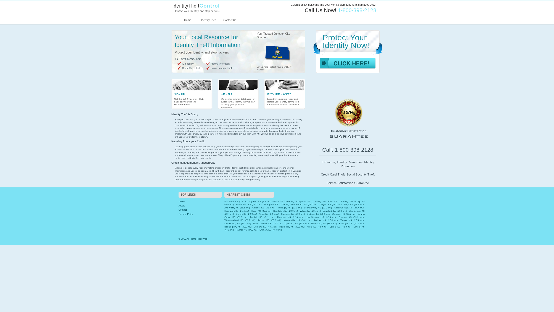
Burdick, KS (256, 217)
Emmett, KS (265, 230)
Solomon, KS (287, 214)
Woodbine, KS (243, 204)
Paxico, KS (263, 220)
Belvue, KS (320, 220)
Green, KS (241, 214)
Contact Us (229, 20)
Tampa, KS (346, 220)
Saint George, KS (343, 207)
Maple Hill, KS (286, 227)
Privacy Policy (186, 214)
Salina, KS (335, 227)
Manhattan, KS (299, 204)
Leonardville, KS (312, 207)
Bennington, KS (232, 227)
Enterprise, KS (271, 204)
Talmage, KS (284, 207)
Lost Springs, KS (315, 217)
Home (187, 20)
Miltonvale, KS (318, 223)
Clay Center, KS (357, 211)
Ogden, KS (255, 201)
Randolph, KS (280, 211)
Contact (183, 209)
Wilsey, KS (305, 211)
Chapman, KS (303, 201)
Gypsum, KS (291, 223)
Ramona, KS (284, 217)
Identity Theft (208, 20)
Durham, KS (260, 227)
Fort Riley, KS (231, 201)
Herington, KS (231, 211)
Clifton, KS (359, 227)
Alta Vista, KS (231, 207)
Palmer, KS (241, 230)
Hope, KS (256, 211)
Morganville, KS (292, 220)
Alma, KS (263, 214)
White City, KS (357, 201)
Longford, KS (329, 211)
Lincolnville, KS (232, 223)
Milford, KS (277, 201)
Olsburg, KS (313, 214)
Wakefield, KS (330, 201)
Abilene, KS (258, 207)
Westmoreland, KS (234, 220)
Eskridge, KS (345, 223)
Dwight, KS (325, 204)
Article (182, 205)
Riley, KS (348, 204)
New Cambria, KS (262, 223)
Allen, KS (311, 227)
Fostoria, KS (345, 217)
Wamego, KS (338, 214)
